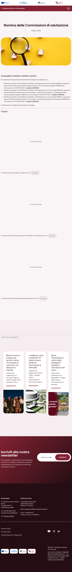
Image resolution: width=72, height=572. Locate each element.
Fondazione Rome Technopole (13, 8)
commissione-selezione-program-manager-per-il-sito (15, 173)
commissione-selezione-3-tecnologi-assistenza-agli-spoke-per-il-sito (19, 298)
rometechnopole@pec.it (9, 513)
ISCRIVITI (62, 457)
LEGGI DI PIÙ (11, 386)
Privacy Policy (6, 532)
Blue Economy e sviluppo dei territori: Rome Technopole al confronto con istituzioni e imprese (13, 362)
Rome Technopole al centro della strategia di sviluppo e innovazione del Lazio (58, 362)
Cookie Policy (6, 529)
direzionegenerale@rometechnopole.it (33, 509)
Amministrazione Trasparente (11, 535)
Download (35, 173)
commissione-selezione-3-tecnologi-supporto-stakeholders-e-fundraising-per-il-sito (24, 235)
